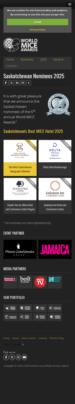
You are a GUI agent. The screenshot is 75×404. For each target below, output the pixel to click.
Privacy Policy (37, 29)
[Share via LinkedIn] (17, 83)
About (15, 338)
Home (10, 59)
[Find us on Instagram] (18, 357)
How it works (28, 338)
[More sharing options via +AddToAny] (28, 83)
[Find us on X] (12, 357)
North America (62, 59)
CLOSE (37, 21)
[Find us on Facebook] (6, 357)
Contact (42, 338)
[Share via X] (11, 83)
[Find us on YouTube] (24, 357)
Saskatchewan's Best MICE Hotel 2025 (33, 131)
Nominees (27, 59)
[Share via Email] (23, 83)
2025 (43, 59)
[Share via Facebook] (6, 83)
